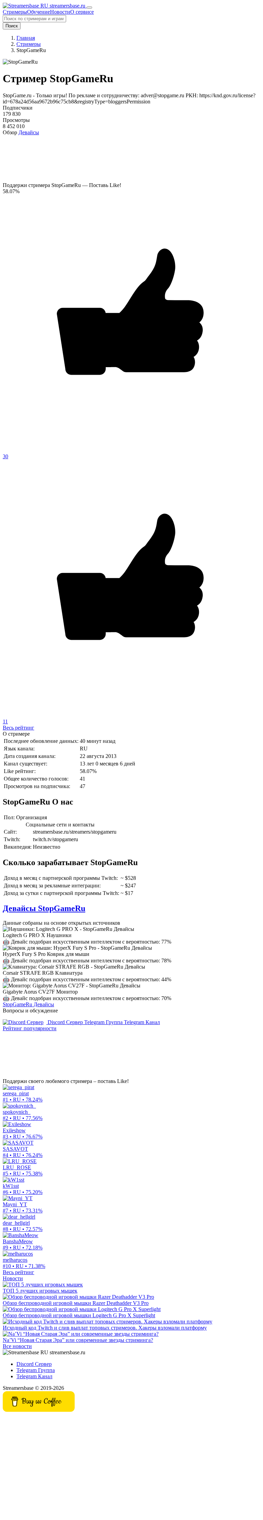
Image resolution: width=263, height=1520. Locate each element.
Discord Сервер (65, 1022)
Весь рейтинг (18, 728)
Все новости (17, 1346)
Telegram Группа (104, 1022)
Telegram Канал (142, 1022)
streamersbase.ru (67, 6)
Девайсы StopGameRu (44, 908)
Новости (13, 1278)
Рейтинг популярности (30, 1028)
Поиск (11, 25)
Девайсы (28, 132)
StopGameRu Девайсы (28, 1004)
